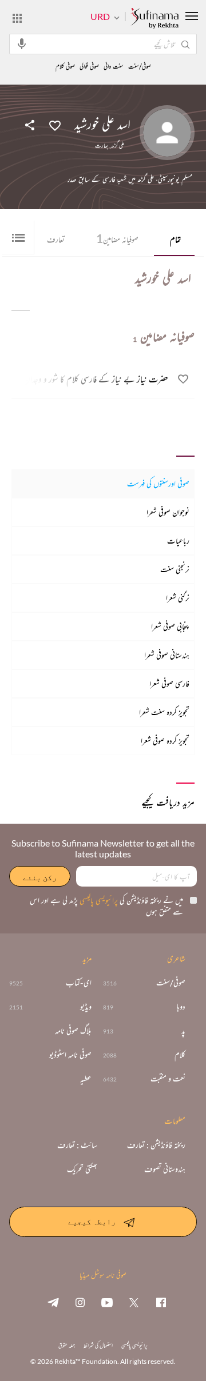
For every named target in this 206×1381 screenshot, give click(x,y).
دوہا (181, 1006)
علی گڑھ (118, 145)
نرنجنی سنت (174, 569)
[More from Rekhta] (17, 18)
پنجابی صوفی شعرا (170, 626)
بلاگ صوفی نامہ (73, 1030)
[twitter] (134, 1302)
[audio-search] (22, 43)
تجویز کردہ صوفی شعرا (165, 740)
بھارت (101, 145)
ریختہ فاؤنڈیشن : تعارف (156, 1144)
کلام (180, 1054)
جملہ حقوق (66, 1345)
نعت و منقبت (167, 1078)
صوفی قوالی (89, 66)
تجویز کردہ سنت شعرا (164, 712)
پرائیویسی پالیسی (98, 900)
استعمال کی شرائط (98, 1345)
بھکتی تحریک (82, 1169)
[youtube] (107, 1302)
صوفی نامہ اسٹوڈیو (70, 1054)
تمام (175, 239)
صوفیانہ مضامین (117, 238)
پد (183, 1030)
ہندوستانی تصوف (164, 1169)
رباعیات (178, 540)
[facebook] (161, 1302)
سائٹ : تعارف (77, 1144)
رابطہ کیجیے (92, 1221)
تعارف (56, 239)
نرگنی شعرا (177, 597)
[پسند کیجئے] (55, 124)
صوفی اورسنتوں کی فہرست (158, 483)
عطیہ (86, 1078)
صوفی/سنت (139, 66)
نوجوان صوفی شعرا (167, 511)
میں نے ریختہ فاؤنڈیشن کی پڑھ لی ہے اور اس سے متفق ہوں (106, 906)
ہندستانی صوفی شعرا (166, 654)
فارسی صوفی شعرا (169, 683)
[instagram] (80, 1302)
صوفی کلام (65, 66)
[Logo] (154, 19)
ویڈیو (86, 1006)
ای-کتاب (79, 982)
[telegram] (53, 1302)
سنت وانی (114, 66)
